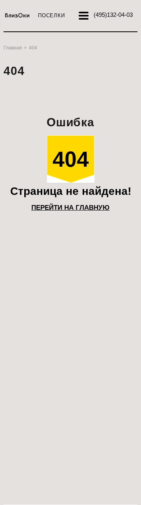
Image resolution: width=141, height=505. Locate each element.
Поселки (51, 15)
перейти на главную (70, 207)
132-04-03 (113, 14)
